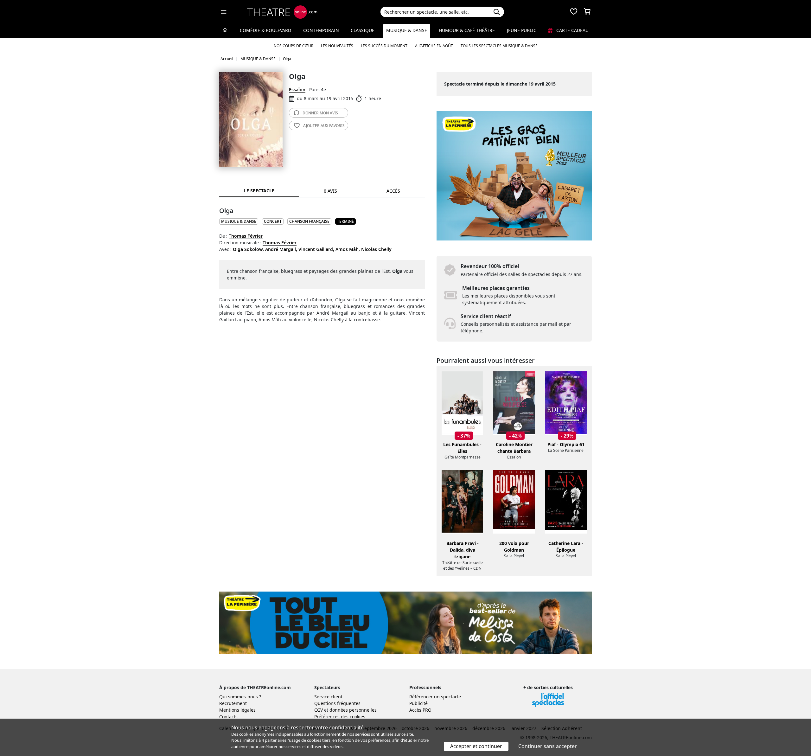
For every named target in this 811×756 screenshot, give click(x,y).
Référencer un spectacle (435, 697)
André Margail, (281, 249)
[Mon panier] (587, 12)
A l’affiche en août (434, 45)
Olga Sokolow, (248, 249)
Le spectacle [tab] (259, 191)
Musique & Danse (406, 30)
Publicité (418, 703)
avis (320, 113)
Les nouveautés (337, 45)
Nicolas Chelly (376, 249)
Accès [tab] (393, 191)
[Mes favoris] (573, 12)
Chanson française (309, 221)
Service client (328, 697)
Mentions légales (237, 710)
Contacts (228, 717)
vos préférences (375, 740)
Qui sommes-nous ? (240, 697)
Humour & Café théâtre (467, 30)
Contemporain (321, 30)
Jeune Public (521, 30)
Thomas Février (246, 236)
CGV (318, 710)
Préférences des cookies (339, 717)
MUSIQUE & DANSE (238, 221)
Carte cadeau (572, 30)
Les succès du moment (384, 45)
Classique (362, 30)
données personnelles (353, 710)
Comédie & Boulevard (265, 30)
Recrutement (233, 703)
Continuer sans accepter (547, 746)
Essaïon (297, 89)
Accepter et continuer (476, 746)
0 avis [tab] (330, 191)
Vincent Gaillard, (316, 249)
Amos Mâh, (347, 249)
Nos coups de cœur (293, 45)
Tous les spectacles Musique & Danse (499, 45)
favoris (324, 125)
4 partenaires (274, 740)
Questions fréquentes (337, 703)
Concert (273, 221)
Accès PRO (420, 710)
